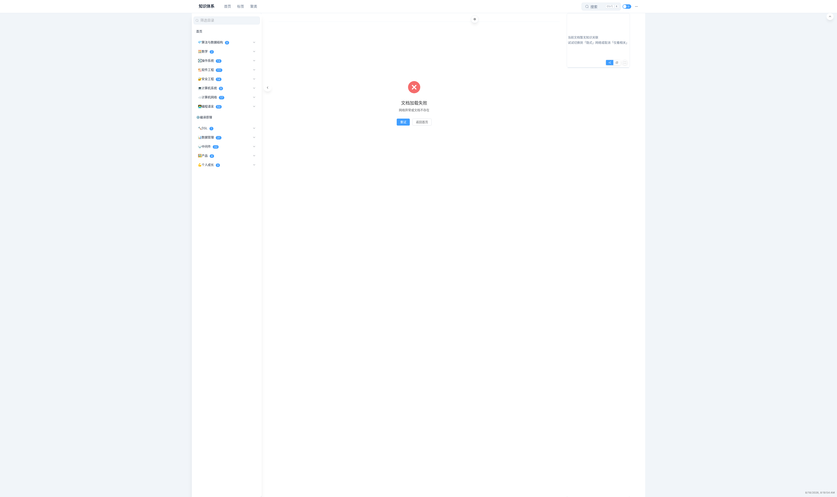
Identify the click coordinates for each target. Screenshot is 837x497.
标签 (240, 6)
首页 (227, 6)
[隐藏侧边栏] (268, 88)
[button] (636, 6)
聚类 (253, 6)
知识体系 (206, 6)
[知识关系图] (609, 62)
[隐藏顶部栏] (830, 16)
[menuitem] (227, 31)
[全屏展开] (625, 62)
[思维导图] (617, 62)
